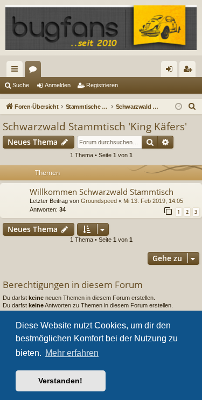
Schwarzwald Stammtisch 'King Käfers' (95, 127)
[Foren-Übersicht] (101, 27)
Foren (35, 71)
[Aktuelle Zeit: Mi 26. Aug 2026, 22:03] (178, 107)
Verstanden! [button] (60, 380)
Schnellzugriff (17, 71)
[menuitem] (192, 107)
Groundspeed (99, 201)
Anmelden (58, 85)
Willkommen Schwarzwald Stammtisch (101, 191)
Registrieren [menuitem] (190, 71)
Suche (20, 85)
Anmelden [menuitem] (171, 71)
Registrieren (102, 85)
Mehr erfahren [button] (72, 352)
